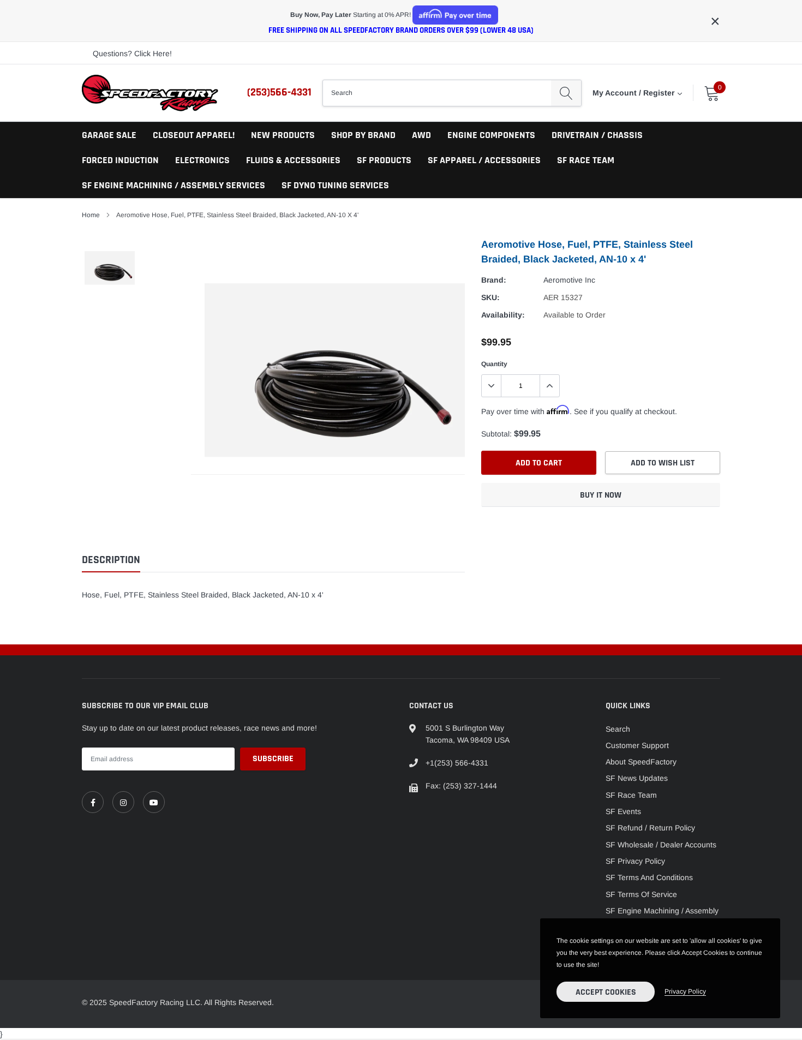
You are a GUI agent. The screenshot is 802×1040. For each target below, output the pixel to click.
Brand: (493, 280)
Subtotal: (496, 433)
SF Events (623, 811)
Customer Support (637, 745)
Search (618, 729)
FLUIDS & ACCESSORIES (293, 160)
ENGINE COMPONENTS (491, 135)
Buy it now (600, 495)
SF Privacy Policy (635, 861)
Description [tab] (111, 560)
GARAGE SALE (109, 135)
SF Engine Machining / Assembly (662, 910)
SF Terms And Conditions (649, 877)
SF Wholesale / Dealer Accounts (661, 844)
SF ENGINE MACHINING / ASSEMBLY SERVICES (173, 185)
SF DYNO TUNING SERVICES (335, 185)
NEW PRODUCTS (283, 135)
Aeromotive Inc (569, 280)
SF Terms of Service (641, 894)
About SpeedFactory (641, 761)
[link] (93, 802)
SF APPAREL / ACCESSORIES (484, 160)
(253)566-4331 (279, 92)
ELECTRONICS (202, 160)
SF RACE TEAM (585, 160)
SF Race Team (631, 795)
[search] (566, 92)
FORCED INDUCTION (120, 160)
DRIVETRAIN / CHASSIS (597, 135)
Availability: (503, 314)
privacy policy (685, 991)
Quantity (494, 364)
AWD (421, 135)
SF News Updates (637, 778)
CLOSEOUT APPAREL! (194, 135)
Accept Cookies (606, 992)
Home (91, 215)
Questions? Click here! (132, 53)
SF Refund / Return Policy (650, 827)
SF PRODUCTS (384, 160)
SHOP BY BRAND (363, 135)
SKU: (490, 297)
